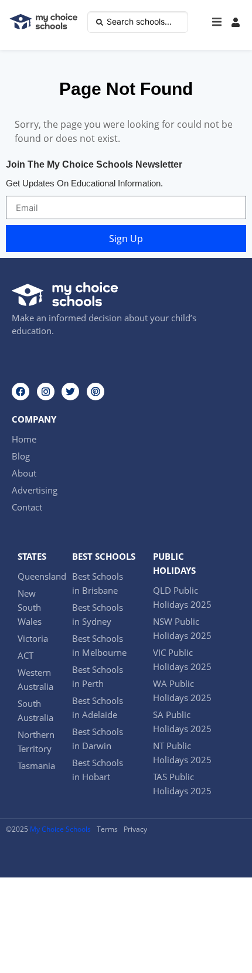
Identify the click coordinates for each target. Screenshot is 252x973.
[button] (217, 22)
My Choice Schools (60, 829)
